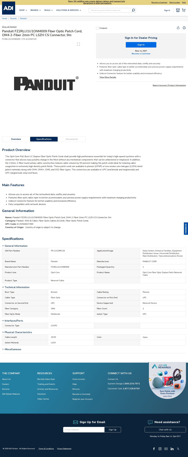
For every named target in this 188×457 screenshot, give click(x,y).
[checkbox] (97, 28)
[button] (186, 228)
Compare (103, 28)
